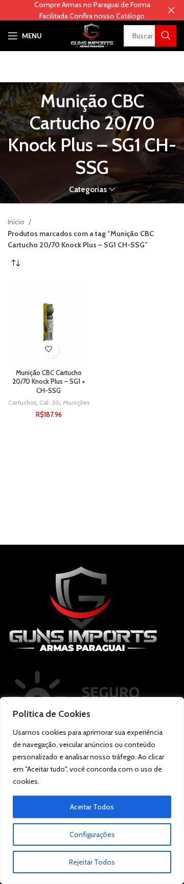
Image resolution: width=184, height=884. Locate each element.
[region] (92, 790)
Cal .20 (49, 402)
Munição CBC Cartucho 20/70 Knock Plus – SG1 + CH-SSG (48, 381)
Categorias (88, 189)
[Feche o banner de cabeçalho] (171, 10)
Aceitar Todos (92, 806)
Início (17, 221)
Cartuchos (22, 402)
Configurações (92, 834)
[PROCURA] (165, 35)
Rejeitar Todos (92, 862)
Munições (76, 402)
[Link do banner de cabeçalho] (76, 10)
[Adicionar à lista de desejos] (49, 349)
